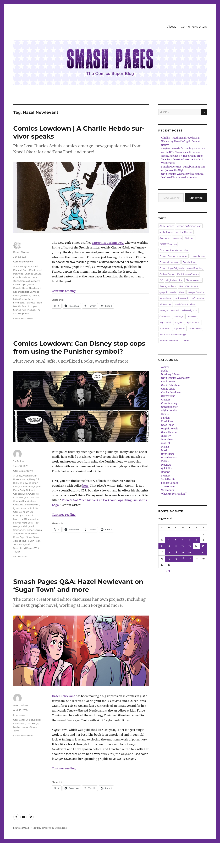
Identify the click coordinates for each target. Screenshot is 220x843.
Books (164, 370)
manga (164, 310)
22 (203, 552)
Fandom (165, 417)
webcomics (195, 328)
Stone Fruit (19, 309)
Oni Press (165, 316)
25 (175, 558)
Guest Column (169, 432)
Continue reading (64, 291)
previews (192, 316)
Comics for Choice (23, 719)
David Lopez (20, 284)
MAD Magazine (30, 519)
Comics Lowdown (23, 261)
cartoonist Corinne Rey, (108, 242)
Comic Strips (168, 388)
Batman (189, 238)
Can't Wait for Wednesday (174, 250)
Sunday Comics (169, 482)
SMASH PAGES (21, 827)
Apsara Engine (21, 266)
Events (165, 414)
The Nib (31, 309)
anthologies (166, 232)
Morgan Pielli (20, 526)
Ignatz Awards (21, 508)
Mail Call (165, 443)
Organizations (169, 457)
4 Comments (20, 556)
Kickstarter (166, 304)
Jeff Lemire (197, 298)
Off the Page (167, 454)
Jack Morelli (181, 298)
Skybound (165, 322)
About (171, 26)
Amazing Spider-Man (189, 226)
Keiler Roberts (21, 291)
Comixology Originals (172, 268)
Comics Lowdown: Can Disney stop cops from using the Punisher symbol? (79, 347)
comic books (198, 256)
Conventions (168, 396)
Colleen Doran (21, 493)
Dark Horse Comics (188, 274)
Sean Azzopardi (30, 306)
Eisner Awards (193, 280)
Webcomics (167, 490)
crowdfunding (195, 268)
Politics (165, 461)
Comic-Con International (173, 256)
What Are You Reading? (173, 334)
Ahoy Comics (167, 226)
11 (176, 546)
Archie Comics (184, 232)
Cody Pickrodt (27, 490)
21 (196, 552)
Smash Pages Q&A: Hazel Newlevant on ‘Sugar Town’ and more (78, 585)
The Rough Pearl (31, 540)
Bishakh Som (20, 270)
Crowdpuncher (169, 406)
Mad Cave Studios (185, 304)
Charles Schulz (33, 273)
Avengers (165, 238)
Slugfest (179, 322)
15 (203, 546)
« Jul (168, 571)
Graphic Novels (169, 428)
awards (35, 266)
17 (169, 552)
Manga (165, 446)
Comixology (189, 262)
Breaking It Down (170, 374)
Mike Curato (20, 299)
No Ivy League (21, 727)
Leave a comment (23, 318)
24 (168, 558)
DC (27, 497)
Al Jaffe (17, 475)
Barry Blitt (35, 479)
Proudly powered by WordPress (50, 827)
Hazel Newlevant (31, 288)
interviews (165, 298)
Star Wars (165, 328)
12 (182, 546)
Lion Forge (32, 723)
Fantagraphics (168, 286)
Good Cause (167, 425)
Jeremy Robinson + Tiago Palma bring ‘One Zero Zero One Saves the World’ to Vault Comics (182, 159)
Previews (166, 464)
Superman (179, 328)
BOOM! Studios (168, 244)
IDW (181, 292)
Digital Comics (169, 410)
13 (189, 546)
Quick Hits (167, 468)
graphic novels (168, 292)
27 (189, 558)
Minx (36, 522)
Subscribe (196, 198)
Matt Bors (27, 522)
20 (189, 552)
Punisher (28, 530)
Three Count (168, 486)
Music (164, 450)
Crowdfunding (169, 403)
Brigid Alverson (21, 252)
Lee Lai (35, 295)
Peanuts (30, 302)
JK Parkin (18, 461)
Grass (16, 504)
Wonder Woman (169, 340)
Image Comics (196, 292)
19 (182, 552)
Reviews (165, 472)
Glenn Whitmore (188, 286)
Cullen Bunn (167, 274)
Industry (166, 435)
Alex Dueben (20, 705)
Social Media (168, 479)
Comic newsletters (194, 26)
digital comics (174, 280)
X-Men (185, 340)
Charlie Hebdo (21, 277)
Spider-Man (193, 322)
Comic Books (168, 381)
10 (168, 546)
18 (175, 552)
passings (178, 316)
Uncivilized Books (23, 548)
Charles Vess (26, 486)
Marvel (17, 522)
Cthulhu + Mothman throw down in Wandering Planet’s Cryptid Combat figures (180, 141)
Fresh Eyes (167, 421)
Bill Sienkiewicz (22, 482)
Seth (27, 533)
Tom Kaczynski (21, 544)
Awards (165, 367)
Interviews (19, 715)
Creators (165, 399)
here (85, 485)
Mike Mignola (189, 310)
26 (182, 558)
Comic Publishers (170, 385)
